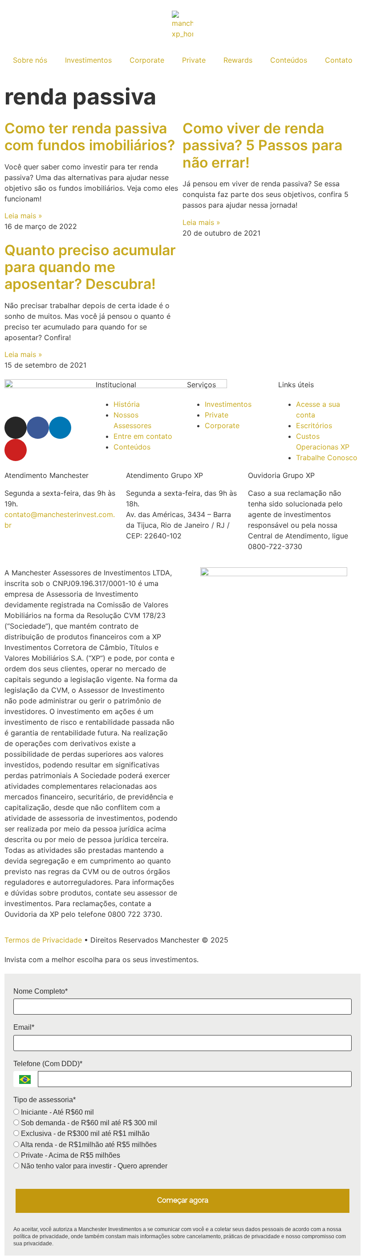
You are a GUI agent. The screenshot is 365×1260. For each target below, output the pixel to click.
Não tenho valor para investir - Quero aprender (93, 1166)
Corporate (147, 60)
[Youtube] (15, 450)
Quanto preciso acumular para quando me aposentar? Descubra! (90, 267)
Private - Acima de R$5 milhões (69, 1155)
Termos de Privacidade (43, 939)
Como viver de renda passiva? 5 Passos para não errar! (262, 145)
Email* (23, 1027)
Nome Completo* (40, 991)
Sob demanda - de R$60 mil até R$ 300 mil (88, 1123)
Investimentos (88, 60)
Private (194, 60)
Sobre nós (30, 60)
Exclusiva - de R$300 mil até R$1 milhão (84, 1133)
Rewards (237, 60)
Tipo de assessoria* (44, 1100)
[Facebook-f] (38, 428)
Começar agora (182, 1200)
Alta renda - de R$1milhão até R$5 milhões (88, 1144)
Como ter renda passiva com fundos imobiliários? (89, 137)
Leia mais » (23, 215)
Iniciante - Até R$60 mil (56, 1112)
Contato (339, 60)
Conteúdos (288, 60)
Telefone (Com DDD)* (47, 1063)
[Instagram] (15, 428)
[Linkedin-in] (60, 428)
